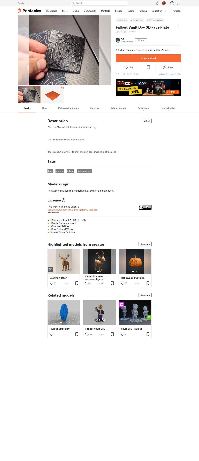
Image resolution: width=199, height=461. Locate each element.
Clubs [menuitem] (76, 10)
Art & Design (138, 20)
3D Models (123, 20)
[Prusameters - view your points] (164, 3)
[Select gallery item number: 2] (100, 271)
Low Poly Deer (58, 277)
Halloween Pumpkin (133, 277)
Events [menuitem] (130, 10)
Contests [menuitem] (105, 10)
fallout (70, 171)
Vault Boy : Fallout (131, 328)
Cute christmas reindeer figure (94, 278)
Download (150, 58)
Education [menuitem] (157, 10)
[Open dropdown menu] (178, 27)
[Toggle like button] (51, 283)
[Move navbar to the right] (165, 10)
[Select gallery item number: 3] (66, 322)
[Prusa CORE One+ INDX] (148, 87)
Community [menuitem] (90, 10)
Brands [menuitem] (118, 10)
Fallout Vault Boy (59, 328)
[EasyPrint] (157, 3)
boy (50, 171)
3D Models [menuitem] (51, 10)
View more (145, 244)
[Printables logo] (29, 10)
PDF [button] (148, 120)
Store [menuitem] (65, 10)
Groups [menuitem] (143, 10)
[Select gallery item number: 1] (98, 271)
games (59, 171)
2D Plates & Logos (156, 20)
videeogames (84, 171)
